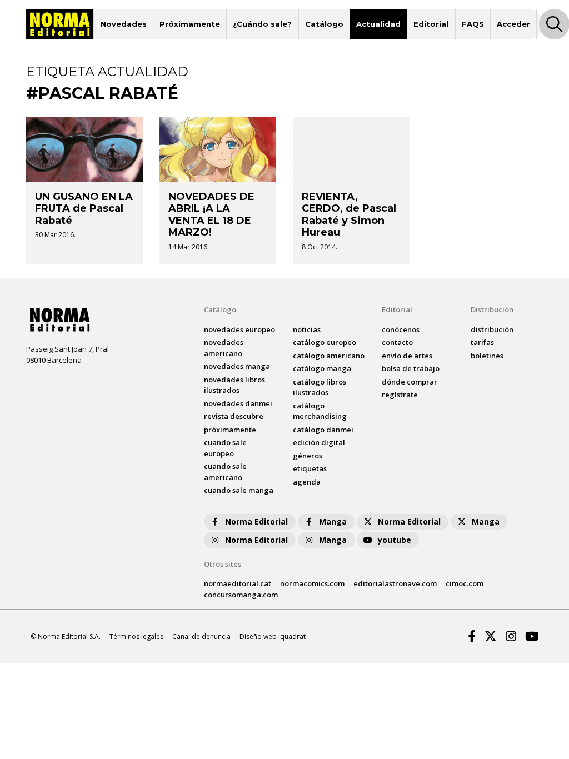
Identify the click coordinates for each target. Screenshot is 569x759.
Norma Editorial (256, 521)
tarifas (482, 342)
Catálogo (324, 23)
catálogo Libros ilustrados (319, 387)
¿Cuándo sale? (262, 23)
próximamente (230, 430)
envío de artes (407, 356)
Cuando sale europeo (225, 447)
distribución (492, 329)
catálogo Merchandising (320, 411)
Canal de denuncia (201, 636)
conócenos (401, 329)
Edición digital (319, 442)
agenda (307, 482)
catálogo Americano (329, 356)
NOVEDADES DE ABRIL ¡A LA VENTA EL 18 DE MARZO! (211, 215)
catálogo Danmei (323, 430)
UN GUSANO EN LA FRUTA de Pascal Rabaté (84, 209)
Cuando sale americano (225, 471)
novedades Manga (237, 366)
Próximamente (189, 23)
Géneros (307, 456)
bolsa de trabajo (411, 368)
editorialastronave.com (395, 583)
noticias (307, 329)
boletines (487, 356)
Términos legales (136, 636)
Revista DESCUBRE (233, 416)
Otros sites (222, 564)
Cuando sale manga (238, 490)
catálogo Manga (322, 368)
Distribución (492, 309)
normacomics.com (312, 583)
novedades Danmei (238, 403)
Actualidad (378, 23)
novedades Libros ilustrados (234, 385)
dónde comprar (409, 382)
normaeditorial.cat (237, 583)
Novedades (124, 23)
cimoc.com (464, 583)
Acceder (513, 23)
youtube (394, 540)
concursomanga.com (241, 595)
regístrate (400, 395)
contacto (397, 342)
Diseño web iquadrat (272, 636)
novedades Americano (223, 347)
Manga (333, 521)
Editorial (430, 23)
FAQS (473, 23)
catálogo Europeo (324, 342)
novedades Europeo (239, 329)
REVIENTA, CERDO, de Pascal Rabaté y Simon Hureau (349, 215)
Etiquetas (310, 468)
